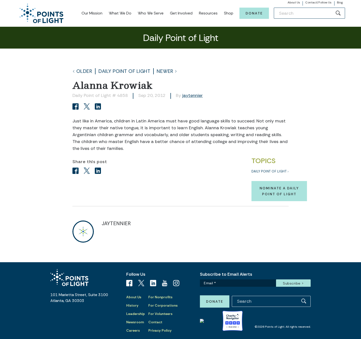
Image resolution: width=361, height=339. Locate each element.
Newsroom (135, 322)
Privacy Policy (160, 330)
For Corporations (163, 305)
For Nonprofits (160, 297)
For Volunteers (160, 314)
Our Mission (92, 13)
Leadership (135, 314)
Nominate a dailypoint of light (279, 191)
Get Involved (181, 13)
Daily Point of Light (124, 71)
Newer (165, 71)
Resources (208, 13)
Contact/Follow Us (318, 2)
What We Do (120, 13)
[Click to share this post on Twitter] (87, 107)
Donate (254, 13)
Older (84, 71)
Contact (155, 322)
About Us (294, 2)
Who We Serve (151, 13)
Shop (228, 13)
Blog (340, 2)
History (132, 305)
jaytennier (192, 95)
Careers (133, 330)
